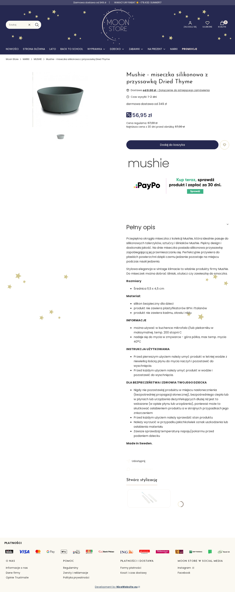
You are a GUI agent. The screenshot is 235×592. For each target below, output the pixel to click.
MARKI (26, 59)
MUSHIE (38, 59)
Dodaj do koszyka (172, 145)
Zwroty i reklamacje (75, 573)
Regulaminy (70, 568)
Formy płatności (130, 568)
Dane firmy (13, 573)
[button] (37, 25)
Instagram (185, 568)
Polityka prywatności (76, 577)
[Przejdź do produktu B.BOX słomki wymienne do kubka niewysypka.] (149, 498)
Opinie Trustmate (17, 577)
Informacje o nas (17, 568)
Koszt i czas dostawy (133, 573)
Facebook (184, 573)
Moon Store (12, 59)
